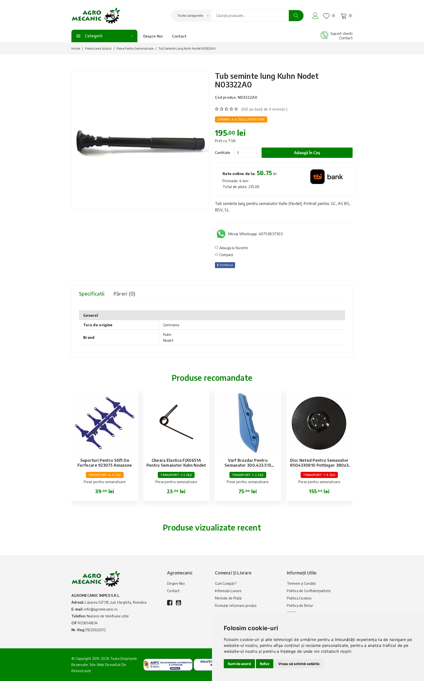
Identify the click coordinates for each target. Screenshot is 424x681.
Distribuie (226, 265)
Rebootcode (81, 671)
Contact (179, 36)
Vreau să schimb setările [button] (298, 664)
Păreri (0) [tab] (124, 293)
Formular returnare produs (236, 605)
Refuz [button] (264, 664)
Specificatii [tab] (92, 293)
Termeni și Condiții (301, 583)
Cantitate (222, 152)
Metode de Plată (228, 598)
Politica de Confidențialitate (309, 591)
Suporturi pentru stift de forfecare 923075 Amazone (105, 463)
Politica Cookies (299, 598)
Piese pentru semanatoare (135, 48)
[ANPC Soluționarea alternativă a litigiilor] (168, 664)
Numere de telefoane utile (108, 616)
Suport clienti (342, 33)
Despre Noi (153, 36)
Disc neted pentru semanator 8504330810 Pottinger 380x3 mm (319, 465)
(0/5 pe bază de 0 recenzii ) (264, 109)
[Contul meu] (315, 16)
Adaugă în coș (307, 152)
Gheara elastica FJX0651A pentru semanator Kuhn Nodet (176, 463)
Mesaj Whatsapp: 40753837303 (255, 234)
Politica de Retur (300, 605)
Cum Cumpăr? (225, 583)
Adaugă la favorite (233, 248)
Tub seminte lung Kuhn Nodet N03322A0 (266, 80)
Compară (225, 255)
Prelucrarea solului (98, 48)
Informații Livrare (228, 591)
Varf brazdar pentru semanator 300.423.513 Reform (248, 465)
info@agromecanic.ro (101, 609)
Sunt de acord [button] (239, 664)
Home (75, 48)
